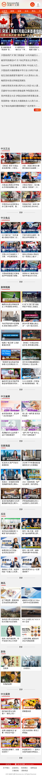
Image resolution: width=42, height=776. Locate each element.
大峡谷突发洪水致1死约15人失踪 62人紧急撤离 (21, 85)
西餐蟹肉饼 (26, 711)
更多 (37, 110)
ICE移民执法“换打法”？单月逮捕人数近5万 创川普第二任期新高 (21, 48)
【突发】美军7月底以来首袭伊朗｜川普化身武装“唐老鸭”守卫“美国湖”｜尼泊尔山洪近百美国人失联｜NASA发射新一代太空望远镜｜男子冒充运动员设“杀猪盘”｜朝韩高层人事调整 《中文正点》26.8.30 (11, 167)
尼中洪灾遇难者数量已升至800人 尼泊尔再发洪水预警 (31, 363)
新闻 (12, 11)
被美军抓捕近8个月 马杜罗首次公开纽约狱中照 (21, 60)
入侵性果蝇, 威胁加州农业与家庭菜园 (30, 640)
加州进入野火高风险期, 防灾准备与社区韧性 (10, 620)
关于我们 (6, 768)
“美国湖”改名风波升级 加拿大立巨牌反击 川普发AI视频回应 (10, 363)
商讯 (33, 11)
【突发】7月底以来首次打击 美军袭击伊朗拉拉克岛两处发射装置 (31, 344)
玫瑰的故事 (7, 684)
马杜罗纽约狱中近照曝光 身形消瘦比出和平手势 (10, 325)
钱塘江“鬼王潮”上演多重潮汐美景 (10, 344)
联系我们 (24, 768)
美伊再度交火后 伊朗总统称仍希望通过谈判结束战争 (21, 96)
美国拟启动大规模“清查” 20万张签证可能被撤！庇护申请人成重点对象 (34, 48)
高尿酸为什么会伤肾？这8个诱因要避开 (10, 434)
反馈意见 (15, 768)
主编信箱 (15, 770)
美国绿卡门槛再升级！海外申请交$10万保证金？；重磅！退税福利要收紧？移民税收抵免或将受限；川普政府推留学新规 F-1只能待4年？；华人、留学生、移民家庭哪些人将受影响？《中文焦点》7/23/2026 (31, 275)
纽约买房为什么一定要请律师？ (31, 571)
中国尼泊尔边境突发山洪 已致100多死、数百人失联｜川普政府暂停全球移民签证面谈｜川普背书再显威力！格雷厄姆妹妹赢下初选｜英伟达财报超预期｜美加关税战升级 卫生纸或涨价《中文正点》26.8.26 (10, 205)
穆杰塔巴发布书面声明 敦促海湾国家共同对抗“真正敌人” (10, 382)
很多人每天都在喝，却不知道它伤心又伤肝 (10, 640)
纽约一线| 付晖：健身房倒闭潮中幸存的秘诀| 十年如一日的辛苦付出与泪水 (31, 551)
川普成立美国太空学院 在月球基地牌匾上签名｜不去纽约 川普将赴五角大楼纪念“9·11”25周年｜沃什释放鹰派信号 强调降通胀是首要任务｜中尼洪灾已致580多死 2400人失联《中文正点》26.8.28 (10, 186)
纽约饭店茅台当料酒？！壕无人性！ (9, 712)
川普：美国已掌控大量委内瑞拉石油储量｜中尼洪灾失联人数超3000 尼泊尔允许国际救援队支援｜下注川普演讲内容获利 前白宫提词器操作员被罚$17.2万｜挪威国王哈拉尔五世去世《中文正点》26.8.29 (31, 167)
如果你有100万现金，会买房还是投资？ (10, 551)
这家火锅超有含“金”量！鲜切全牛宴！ (9, 731)
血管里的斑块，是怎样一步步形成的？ (10, 415)
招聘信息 (33, 768)
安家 (19, 11)
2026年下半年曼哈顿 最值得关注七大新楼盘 (31, 464)
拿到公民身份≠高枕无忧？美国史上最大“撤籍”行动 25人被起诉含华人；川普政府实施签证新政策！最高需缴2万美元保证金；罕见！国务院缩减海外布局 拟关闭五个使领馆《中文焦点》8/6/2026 (31, 255)
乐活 (26, 11)
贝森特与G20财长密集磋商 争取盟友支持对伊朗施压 (21, 91)
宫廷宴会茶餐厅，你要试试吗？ (10, 751)
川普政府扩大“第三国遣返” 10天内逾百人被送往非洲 (21, 55)
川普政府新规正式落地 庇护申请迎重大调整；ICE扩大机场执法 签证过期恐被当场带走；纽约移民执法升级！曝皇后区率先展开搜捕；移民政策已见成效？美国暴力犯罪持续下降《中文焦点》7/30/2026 (11, 275)
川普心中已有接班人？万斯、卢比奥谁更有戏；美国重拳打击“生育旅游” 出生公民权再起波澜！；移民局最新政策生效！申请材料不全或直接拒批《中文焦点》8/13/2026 (10, 255)
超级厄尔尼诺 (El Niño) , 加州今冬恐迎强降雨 (31, 601)
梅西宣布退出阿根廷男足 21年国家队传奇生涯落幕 (10, 305)
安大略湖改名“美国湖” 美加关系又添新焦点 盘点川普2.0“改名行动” (6, 48)
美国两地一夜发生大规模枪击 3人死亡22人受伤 (21, 101)
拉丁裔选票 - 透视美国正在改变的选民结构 (10, 601)
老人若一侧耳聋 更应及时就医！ (31, 415)
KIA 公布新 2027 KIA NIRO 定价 (31, 620)
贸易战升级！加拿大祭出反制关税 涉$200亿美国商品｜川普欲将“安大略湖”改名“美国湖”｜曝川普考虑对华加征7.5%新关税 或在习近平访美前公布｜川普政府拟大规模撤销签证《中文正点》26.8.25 (31, 205)
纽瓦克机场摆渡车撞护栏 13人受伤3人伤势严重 (21, 75)
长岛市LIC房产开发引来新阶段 (10, 464)
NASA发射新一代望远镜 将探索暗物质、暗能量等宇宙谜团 (31, 382)
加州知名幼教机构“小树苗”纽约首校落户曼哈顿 (10, 532)
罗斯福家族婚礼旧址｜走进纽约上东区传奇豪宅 (31, 502)
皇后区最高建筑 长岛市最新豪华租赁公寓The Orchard (10, 502)
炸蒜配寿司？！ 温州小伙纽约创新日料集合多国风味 (31, 751)
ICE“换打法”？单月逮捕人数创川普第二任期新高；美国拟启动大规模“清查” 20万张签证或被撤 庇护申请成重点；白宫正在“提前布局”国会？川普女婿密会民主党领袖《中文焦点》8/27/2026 (10, 236)
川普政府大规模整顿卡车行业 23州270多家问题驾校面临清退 (21, 70)
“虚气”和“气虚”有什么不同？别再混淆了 (30, 434)
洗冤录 (5, 668)
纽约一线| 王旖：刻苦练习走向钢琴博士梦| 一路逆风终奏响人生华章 (31, 532)
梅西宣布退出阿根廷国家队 (13, 80)
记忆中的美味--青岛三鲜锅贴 (30, 731)
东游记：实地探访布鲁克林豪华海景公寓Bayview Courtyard (11, 483)
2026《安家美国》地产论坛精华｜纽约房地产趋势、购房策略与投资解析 (31, 483)
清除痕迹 (24, 770)
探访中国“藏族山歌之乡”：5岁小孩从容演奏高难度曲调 (30, 325)
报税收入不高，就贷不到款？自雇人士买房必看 (10, 571)
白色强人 (27, 668)
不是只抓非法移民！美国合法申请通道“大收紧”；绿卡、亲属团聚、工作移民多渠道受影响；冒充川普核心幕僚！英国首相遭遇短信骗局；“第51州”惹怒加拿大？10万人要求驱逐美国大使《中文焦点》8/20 (31, 236)
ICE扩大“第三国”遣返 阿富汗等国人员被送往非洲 (31, 305)
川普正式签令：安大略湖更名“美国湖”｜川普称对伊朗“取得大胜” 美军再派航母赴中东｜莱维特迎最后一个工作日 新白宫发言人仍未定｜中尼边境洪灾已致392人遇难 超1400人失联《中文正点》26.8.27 (31, 186)
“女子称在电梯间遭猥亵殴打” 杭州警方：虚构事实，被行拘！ (21, 106)
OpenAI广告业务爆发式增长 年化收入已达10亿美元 (21, 65)
